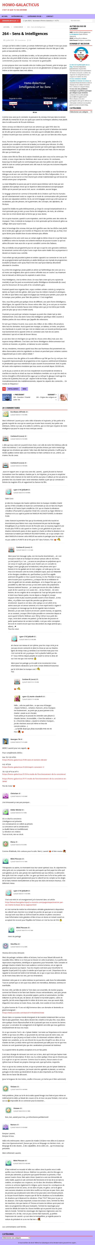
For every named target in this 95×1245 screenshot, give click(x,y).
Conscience (21, 40)
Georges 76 (15, 739)
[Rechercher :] (81, 20)
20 (30, 40)
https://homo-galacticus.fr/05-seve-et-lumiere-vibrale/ (24, 760)
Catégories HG (16, 16)
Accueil (5, 16)
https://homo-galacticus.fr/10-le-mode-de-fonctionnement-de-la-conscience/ (34, 774)
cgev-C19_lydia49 (20, 490)
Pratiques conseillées (84, 40)
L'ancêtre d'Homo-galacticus (81, 32)
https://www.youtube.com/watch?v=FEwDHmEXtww (23, 1013)
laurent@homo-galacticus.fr (78, 97)
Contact (49, 16)
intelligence (13, 389)
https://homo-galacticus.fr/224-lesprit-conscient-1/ (23, 767)
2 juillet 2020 (9, 40)
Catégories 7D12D (34, 16)
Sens (24, 389)
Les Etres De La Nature (80, 38)
